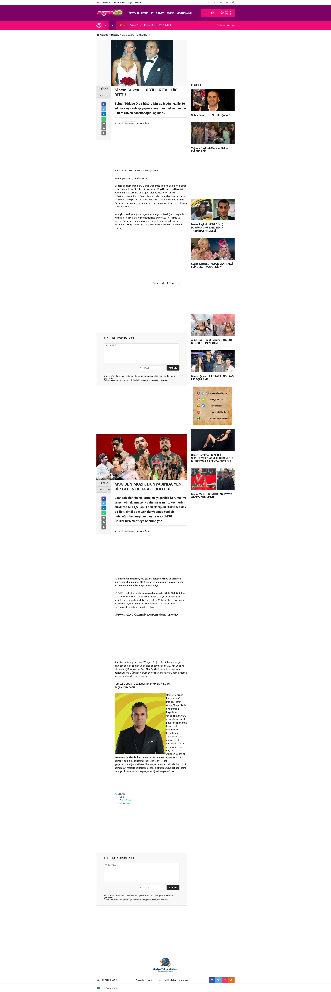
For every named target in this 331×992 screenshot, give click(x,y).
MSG (122, 797)
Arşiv (130, 3)
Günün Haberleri (119, 3)
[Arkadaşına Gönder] (103, 123)
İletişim (158, 980)
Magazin (134, 13)
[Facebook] (103, 104)
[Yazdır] (103, 128)
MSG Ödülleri (125, 803)
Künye (149, 980)
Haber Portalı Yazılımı (109, 988)
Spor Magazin (185, 13)
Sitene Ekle (139, 3)
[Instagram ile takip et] (225, 980)
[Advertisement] (151, 147)
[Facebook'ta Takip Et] (214, 2)
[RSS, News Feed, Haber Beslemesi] (231, 980)
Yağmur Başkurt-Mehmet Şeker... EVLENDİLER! (150, 25)
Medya (170, 13)
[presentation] (106, 25)
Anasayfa (140, 980)
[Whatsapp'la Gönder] (103, 119)
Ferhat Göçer (125, 800)
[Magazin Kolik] (110, 13)
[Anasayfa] (97, 3)
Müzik (144, 13)
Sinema (160, 13)
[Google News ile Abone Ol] (208, 2)
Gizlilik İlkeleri (170, 980)
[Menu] (205, 13)
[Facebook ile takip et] (212, 980)
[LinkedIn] (103, 114)
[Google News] (129, 123)
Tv (152, 13)
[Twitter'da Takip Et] (220, 2)
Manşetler (106, 3)
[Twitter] (103, 109)
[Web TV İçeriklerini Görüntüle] (226, 2)
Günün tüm (226, 25)
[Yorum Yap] (103, 133)
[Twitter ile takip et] (218, 980)
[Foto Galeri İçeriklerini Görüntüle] (233, 2)
